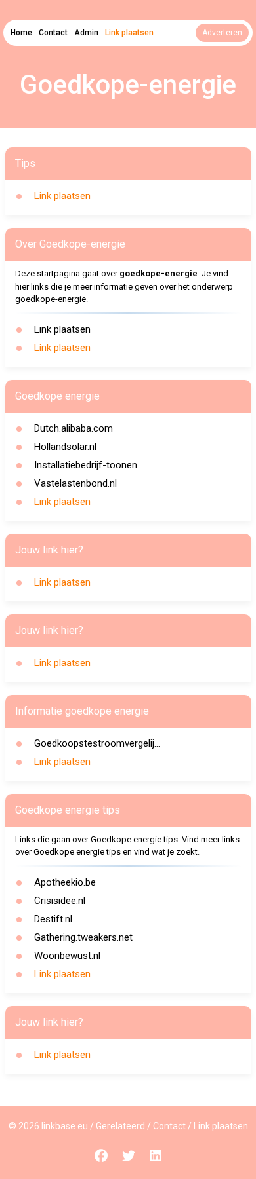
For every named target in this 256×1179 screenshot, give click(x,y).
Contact (53, 32)
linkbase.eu (64, 1126)
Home (21, 32)
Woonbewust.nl (67, 956)
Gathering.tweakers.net (83, 937)
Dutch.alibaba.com (73, 428)
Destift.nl (53, 919)
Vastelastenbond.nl (75, 483)
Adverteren (222, 32)
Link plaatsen (129, 32)
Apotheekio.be (65, 882)
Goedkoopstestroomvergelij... (97, 743)
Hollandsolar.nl (65, 447)
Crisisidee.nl (59, 901)
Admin (86, 32)
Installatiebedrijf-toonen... (88, 465)
